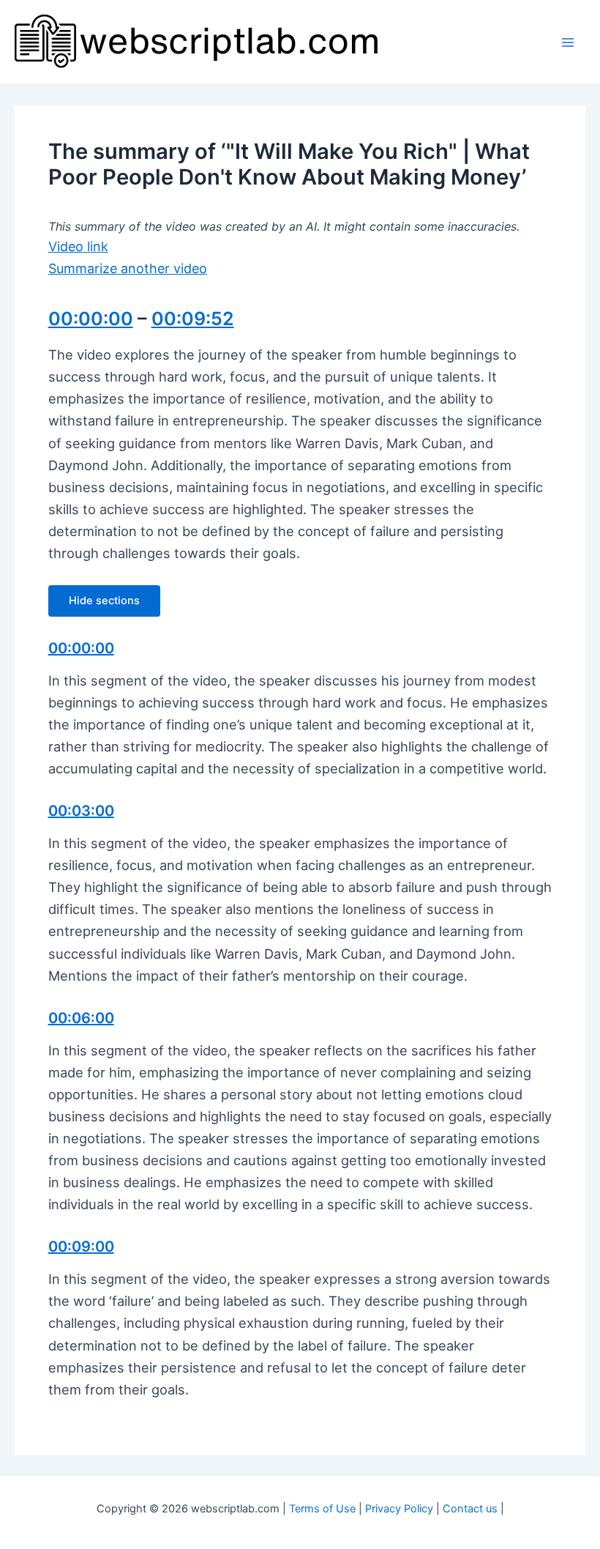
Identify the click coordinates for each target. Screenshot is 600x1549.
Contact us (470, 1508)
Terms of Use (322, 1508)
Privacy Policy (399, 1508)
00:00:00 (90, 319)
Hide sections (104, 600)
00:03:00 (81, 811)
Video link (78, 246)
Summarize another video (127, 268)
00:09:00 (81, 1246)
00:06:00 (81, 1018)
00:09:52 (192, 319)
